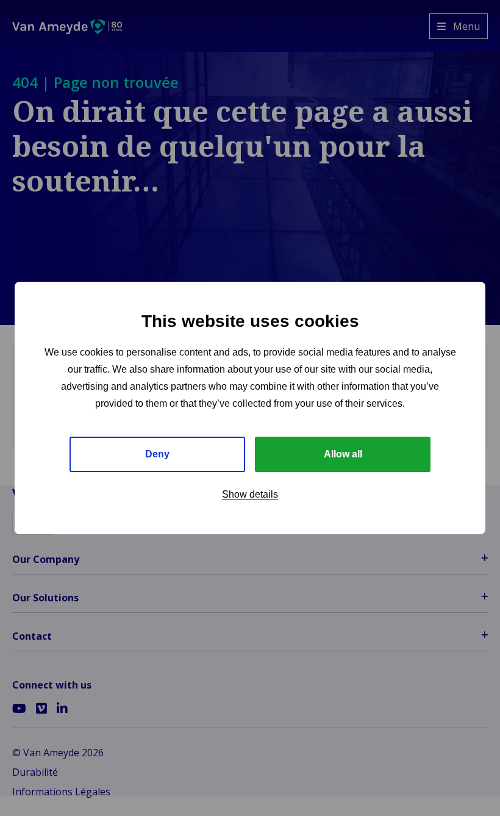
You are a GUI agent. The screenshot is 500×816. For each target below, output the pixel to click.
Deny (157, 454)
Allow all (343, 454)
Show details (250, 494)
